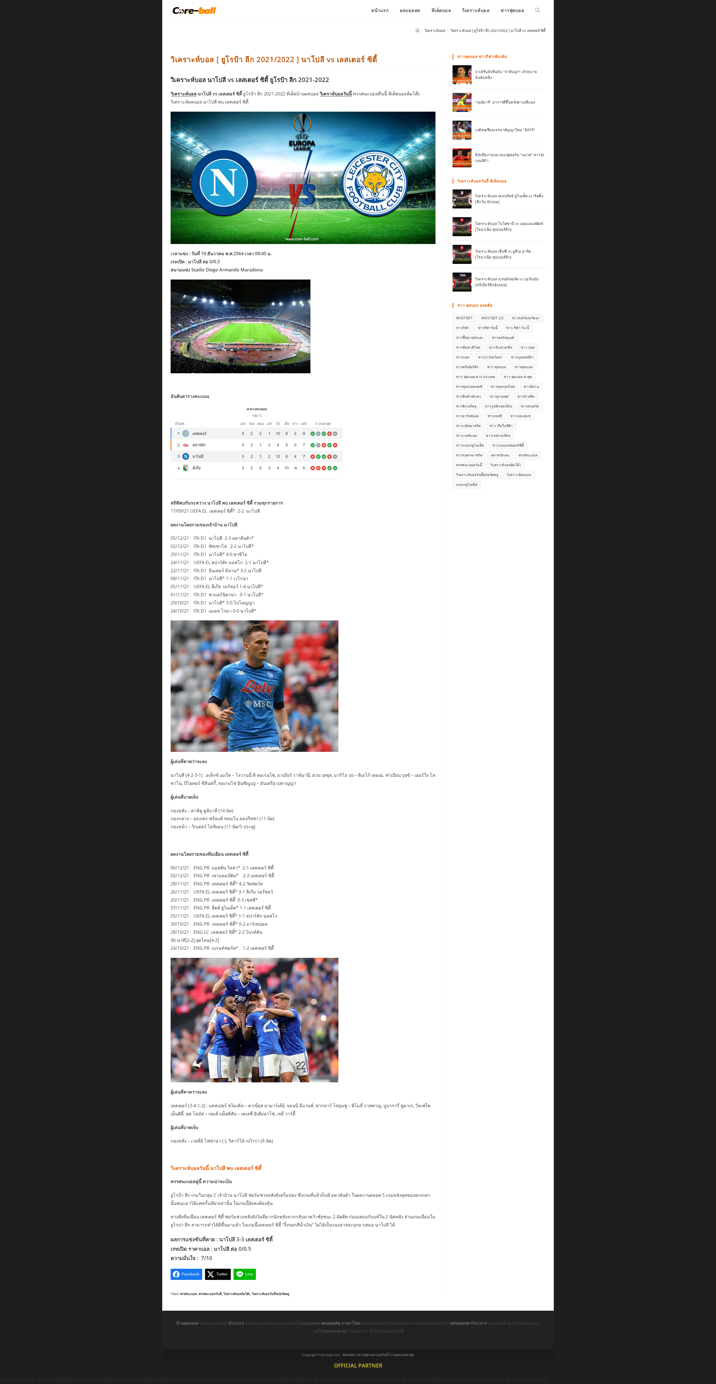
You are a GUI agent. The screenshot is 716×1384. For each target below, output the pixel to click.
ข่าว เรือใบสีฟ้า (501, 425)
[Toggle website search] (537, 10)
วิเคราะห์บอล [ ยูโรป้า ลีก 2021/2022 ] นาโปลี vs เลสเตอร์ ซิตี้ (498, 30)
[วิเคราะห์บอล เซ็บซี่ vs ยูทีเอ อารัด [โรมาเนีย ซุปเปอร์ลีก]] (462, 254)
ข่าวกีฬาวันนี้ (488, 327)
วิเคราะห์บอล (184, 94)
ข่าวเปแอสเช (520, 416)
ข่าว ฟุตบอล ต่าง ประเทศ (475, 376)
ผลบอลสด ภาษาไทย (341, 1323)
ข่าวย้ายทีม (526, 396)
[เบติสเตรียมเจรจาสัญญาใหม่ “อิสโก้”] (462, 130)
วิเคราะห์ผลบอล (519, 474)
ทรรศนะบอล (188, 1294)
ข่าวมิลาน (531, 386)
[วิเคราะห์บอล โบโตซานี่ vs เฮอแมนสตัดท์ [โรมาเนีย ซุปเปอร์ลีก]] (462, 226)
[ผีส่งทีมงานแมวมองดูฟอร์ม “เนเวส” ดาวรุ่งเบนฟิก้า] (462, 157)
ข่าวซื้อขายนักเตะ (469, 337)
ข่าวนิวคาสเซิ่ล (500, 347)
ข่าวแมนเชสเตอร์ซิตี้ (508, 445)
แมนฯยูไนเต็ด (466, 484)
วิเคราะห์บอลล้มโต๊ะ (236, 1294)
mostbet (464, 318)
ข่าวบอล (462, 357)
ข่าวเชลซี (494, 416)
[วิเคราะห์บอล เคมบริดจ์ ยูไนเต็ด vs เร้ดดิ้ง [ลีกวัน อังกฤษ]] (462, 198)
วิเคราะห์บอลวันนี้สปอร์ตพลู (270, 1294)
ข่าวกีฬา (462, 327)
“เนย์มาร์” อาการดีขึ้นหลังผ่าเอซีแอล (505, 102)
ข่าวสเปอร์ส (530, 406)
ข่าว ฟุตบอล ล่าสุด (518, 376)
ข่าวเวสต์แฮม (466, 435)
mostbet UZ (492, 318)
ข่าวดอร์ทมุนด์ (503, 337)
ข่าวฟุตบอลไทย (503, 386)
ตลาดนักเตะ (500, 455)
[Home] (417, 30)
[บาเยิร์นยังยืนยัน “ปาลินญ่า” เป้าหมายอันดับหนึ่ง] (462, 74)
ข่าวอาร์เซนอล (467, 416)
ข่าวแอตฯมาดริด (469, 455)
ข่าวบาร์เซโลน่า (490, 357)
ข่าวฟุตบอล (524, 367)
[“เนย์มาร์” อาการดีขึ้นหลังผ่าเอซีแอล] (462, 102)
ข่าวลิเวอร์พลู (466, 406)
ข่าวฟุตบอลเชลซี (469, 386)
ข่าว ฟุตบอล (496, 367)
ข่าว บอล (528, 347)
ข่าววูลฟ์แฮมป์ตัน (498, 406)
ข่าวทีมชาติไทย (468, 347)
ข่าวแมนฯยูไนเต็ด (470, 445)
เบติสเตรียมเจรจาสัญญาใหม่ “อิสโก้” (505, 129)
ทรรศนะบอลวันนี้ (210, 1294)
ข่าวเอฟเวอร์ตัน (498, 435)
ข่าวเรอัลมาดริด (468, 425)
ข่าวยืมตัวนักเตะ (468, 396)
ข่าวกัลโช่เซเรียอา (526, 318)
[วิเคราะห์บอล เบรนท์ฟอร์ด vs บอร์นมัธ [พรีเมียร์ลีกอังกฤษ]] (462, 282)
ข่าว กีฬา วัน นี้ (517, 327)
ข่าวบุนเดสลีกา (522, 357)
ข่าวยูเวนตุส (499, 396)
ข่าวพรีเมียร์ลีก (467, 367)
